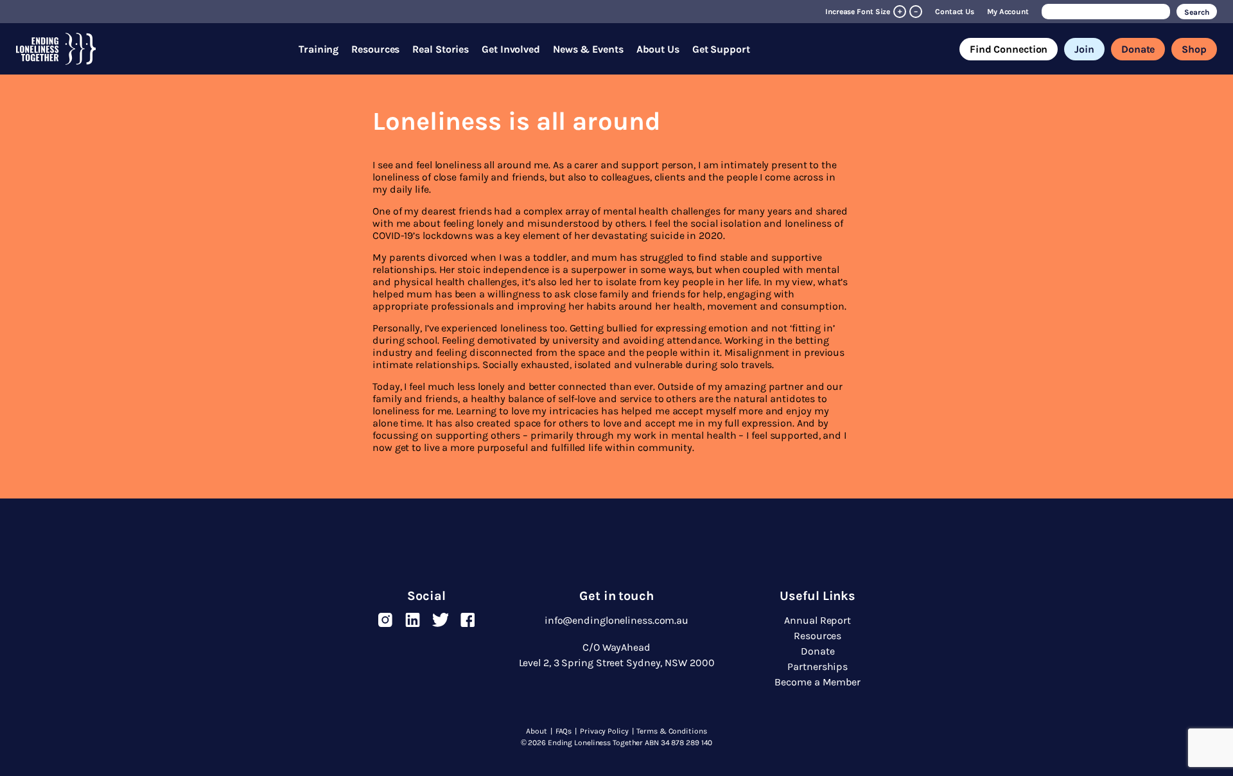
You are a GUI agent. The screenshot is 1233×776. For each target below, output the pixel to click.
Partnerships (512, 27)
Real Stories (440, 49)
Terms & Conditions (671, 731)
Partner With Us (592, 58)
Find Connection (1009, 49)
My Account (1008, 11)
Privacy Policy (604, 731)
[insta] (385, 620)
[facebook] (468, 620)
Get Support (721, 49)
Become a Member (817, 682)
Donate (1138, 49)
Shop (1194, 49)
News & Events (588, 49)
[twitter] (440, 620)
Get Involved (511, 49)
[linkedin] (413, 620)
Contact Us (954, 11)
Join (1084, 49)
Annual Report (817, 620)
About (536, 731)
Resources (375, 49)
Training (318, 49)
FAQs (563, 731)
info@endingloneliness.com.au (616, 620)
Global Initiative (673, 30)
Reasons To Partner (600, 27)
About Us (657, 49)
